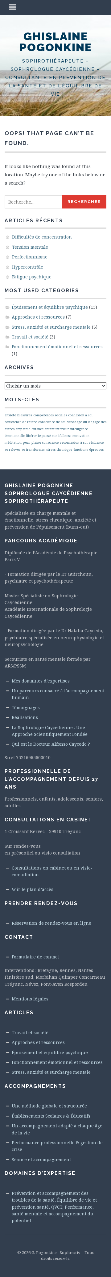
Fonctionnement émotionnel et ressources (57, 347)
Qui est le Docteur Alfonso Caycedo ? (51, 744)
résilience (96, 442)
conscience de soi (51, 422)
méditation (13, 442)
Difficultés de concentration (42, 237)
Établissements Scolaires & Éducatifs (51, 1116)
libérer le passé (38, 436)
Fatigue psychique (31, 277)
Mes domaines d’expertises (41, 681)
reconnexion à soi (74, 442)
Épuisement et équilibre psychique (50, 307)
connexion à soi (80, 415)
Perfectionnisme (29, 257)
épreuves (96, 449)
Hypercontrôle (27, 267)
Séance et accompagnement (41, 1159)
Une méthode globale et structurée (49, 1106)
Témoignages (26, 707)
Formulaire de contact (35, 957)
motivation (80, 436)
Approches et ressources (38, 317)
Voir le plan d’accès (32, 889)
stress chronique (59, 449)
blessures (24, 415)
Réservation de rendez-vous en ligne (51, 923)
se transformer (33, 449)
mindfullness (61, 436)
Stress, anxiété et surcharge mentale (51, 327)
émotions (80, 449)
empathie (23, 429)
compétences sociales (50, 415)
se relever (12, 449)
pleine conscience (45, 442)
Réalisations (25, 717)
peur (26, 442)
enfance (37, 429)
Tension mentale (30, 247)
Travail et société (30, 337)
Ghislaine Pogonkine (55, 42)
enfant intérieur (57, 429)
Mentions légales (30, 999)
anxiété (10, 415)
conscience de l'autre (21, 422)
